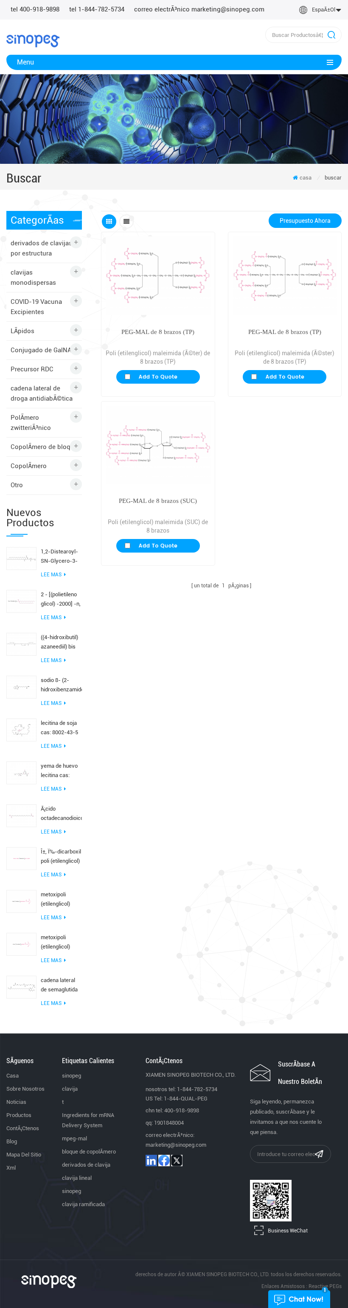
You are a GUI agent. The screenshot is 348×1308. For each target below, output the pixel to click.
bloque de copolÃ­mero (89, 1151)
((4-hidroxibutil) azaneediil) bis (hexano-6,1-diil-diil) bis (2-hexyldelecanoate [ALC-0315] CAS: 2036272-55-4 (61, 642)
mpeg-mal (74, 1138)
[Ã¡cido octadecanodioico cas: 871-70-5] (21, 815)
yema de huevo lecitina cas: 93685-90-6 (59, 771)
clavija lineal (77, 1178)
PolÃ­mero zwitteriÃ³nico (31, 423)
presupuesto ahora (305, 220)
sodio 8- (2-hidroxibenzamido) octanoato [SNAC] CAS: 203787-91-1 (61, 685)
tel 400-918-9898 (35, 9)
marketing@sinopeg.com (176, 1145)
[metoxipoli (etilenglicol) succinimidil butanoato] (21, 901)
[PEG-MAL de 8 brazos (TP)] (158, 275)
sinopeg (71, 1075)
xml (11, 1168)
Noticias (16, 1102)
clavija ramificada (83, 1204)
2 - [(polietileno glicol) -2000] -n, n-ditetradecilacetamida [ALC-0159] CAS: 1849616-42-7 (61, 600)
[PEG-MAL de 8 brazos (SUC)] (158, 445)
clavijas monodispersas (33, 277)
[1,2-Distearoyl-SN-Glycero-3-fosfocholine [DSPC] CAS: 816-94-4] (21, 558)
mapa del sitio (23, 1154)
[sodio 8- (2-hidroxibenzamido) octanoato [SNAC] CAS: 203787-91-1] (21, 686)
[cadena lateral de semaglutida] (21, 986)
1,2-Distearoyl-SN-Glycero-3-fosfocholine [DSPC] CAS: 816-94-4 (59, 557)
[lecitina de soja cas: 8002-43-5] (21, 729)
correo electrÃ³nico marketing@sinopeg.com (199, 9)
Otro (17, 485)
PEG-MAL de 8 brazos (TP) (157, 331)
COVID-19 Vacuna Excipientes (36, 307)
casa (306, 177)
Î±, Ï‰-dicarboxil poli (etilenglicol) (61, 856)
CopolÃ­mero (29, 466)
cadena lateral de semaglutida (59, 985)
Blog (11, 1141)
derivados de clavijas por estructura (41, 248)
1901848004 (169, 1123)
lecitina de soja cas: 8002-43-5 (59, 727)
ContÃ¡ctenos (22, 1128)
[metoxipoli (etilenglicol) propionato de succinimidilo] (21, 943)
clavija (70, 1089)
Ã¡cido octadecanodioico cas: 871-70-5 (61, 814)
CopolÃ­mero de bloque (44, 447)
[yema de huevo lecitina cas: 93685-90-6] (21, 772)
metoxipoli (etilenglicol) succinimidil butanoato (55, 900)
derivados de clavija (86, 1165)
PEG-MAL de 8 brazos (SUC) (158, 500)
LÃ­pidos (22, 331)
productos (18, 1115)
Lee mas (51, 575)
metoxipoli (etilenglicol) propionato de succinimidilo (57, 943)
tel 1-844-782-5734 (96, 9)
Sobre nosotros (25, 1089)
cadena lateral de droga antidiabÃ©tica (42, 393)
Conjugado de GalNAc (43, 350)
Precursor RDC (32, 369)
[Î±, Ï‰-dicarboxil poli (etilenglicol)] (21, 858)
